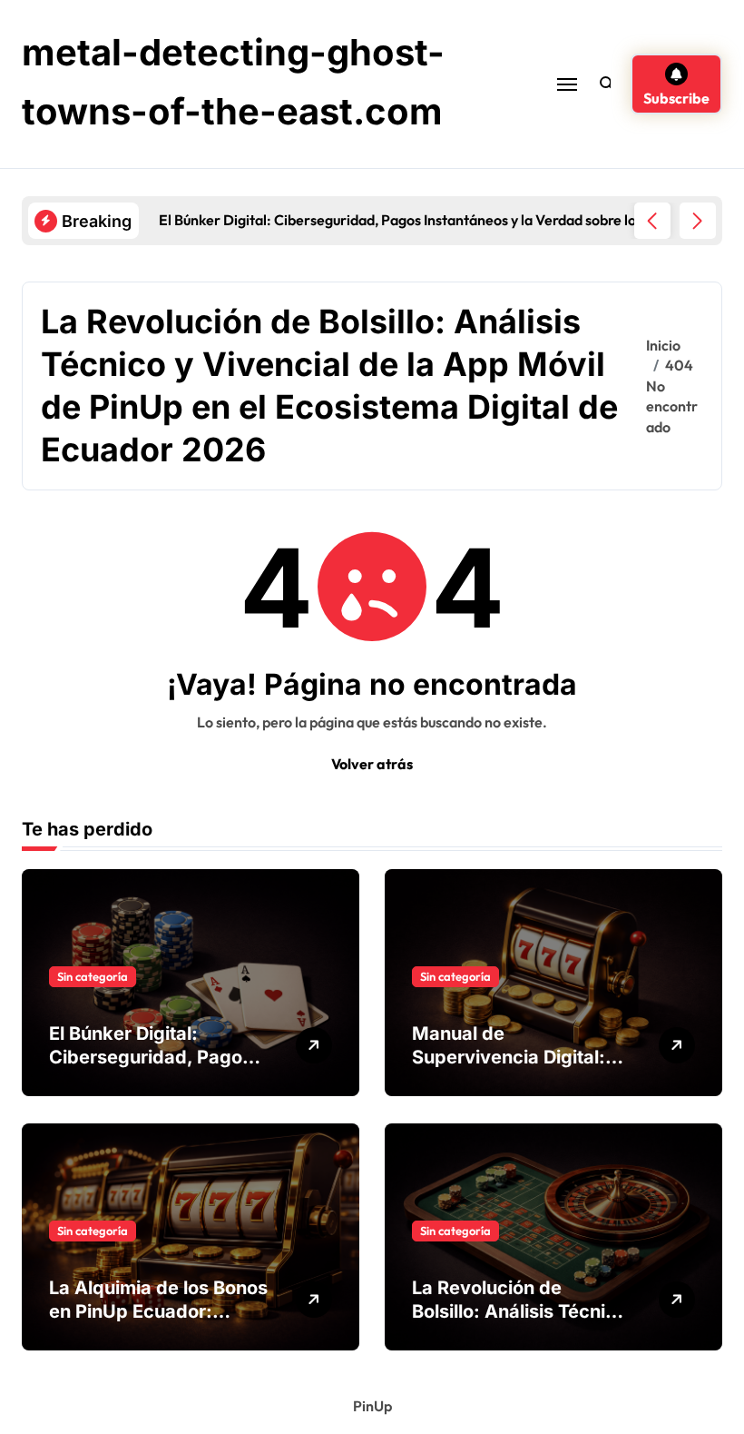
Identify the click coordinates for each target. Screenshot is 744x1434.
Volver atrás (372, 764)
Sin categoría (92, 976)
